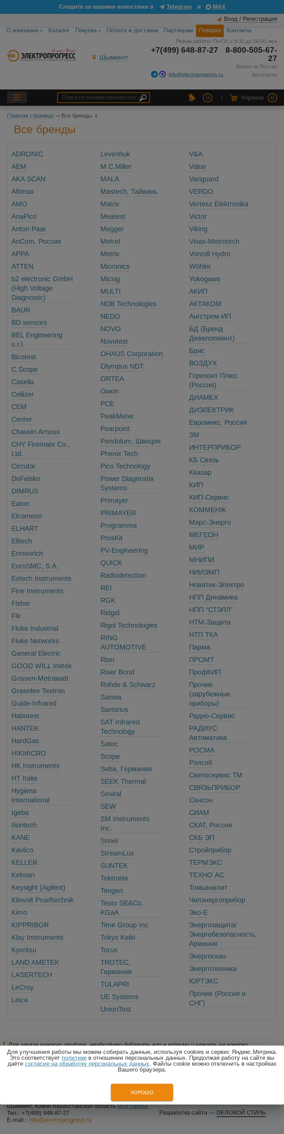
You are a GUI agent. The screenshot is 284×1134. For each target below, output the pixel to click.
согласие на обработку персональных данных (87, 1063)
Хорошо (142, 1092)
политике (74, 1058)
